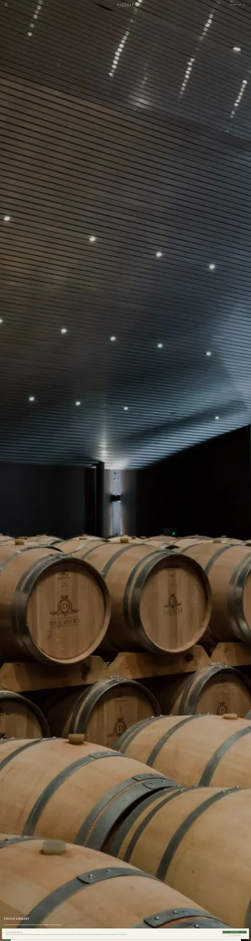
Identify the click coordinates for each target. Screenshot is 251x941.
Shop (239, 4)
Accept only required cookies (234, 935)
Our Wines (233, 4)
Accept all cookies (235, 932)
